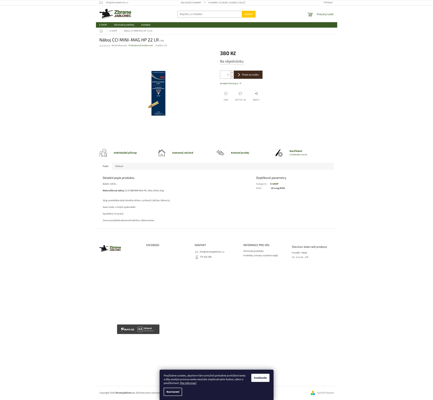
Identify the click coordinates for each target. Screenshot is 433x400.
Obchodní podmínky (191, 2)
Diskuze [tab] (119, 166)
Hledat (248, 14)
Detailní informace (229, 83)
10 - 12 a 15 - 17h (300, 257)
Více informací (188, 383)
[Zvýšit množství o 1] (232, 73)
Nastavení (173, 392)
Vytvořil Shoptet (325, 393)
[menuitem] (103, 25)
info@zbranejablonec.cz (212, 252)
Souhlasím (260, 378)
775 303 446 (205, 257)
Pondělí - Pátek (299, 253)
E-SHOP (274, 184)
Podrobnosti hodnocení (141, 45)
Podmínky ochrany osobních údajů (226, 2)
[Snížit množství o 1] (232, 77)
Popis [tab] (106, 166)
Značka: (161, 45)
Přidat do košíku (250, 74)
